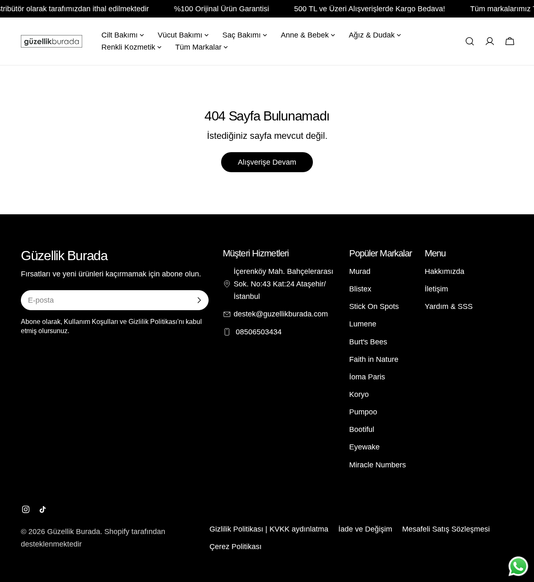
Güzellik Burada (73, 531)
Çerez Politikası (235, 546)
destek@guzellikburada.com (281, 314)
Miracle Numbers (377, 465)
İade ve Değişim (365, 529)
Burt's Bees (368, 342)
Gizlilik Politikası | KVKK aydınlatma (268, 529)
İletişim (436, 289)
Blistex (360, 289)
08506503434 (258, 332)
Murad (359, 271)
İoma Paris (367, 377)
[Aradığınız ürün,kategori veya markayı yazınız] (469, 41)
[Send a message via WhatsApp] (518, 566)
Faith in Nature (373, 359)
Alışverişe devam (267, 162)
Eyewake (364, 447)
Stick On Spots (374, 306)
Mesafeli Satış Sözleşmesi (446, 529)
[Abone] (199, 300)
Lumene (362, 324)
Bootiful (361, 429)
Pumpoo (363, 412)
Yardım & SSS (449, 306)
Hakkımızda (444, 271)
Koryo (359, 394)
